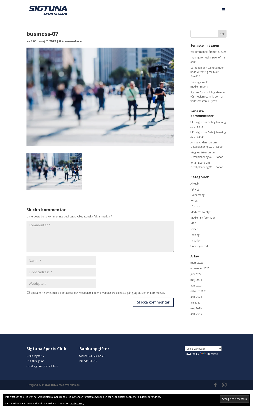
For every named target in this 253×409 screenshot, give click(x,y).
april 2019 (196, 314)
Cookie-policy (77, 403)
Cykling (194, 189)
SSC (33, 41)
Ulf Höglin (196, 122)
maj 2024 (196, 279)
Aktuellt (194, 183)
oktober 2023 (198, 291)
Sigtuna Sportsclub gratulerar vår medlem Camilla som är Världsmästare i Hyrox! (207, 96)
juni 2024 (195, 274)
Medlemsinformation (203, 217)
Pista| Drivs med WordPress (61, 385)
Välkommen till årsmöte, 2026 (208, 51)
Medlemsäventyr (200, 212)
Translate (212, 354)
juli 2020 (195, 302)
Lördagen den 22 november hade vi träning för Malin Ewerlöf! (207, 72)
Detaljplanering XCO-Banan (206, 146)
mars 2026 (196, 262)
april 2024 (196, 285)
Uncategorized (199, 246)
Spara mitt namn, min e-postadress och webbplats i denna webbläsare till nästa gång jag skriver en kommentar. (98, 292)
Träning (194, 235)
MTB (193, 223)
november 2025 (199, 268)
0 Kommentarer (71, 41)
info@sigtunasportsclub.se (42, 366)
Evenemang (197, 195)
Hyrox (193, 200)
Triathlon (195, 240)
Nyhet (194, 229)
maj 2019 (196, 308)
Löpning (195, 206)
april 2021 (196, 297)
